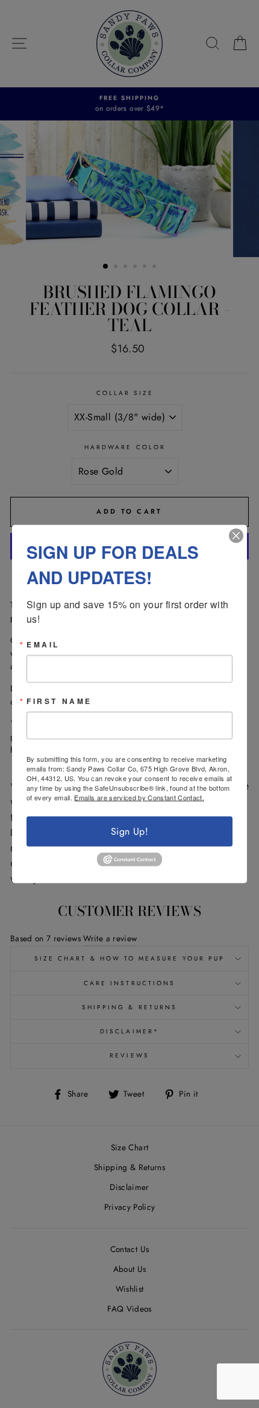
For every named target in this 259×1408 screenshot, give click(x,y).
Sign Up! (129, 831)
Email (43, 644)
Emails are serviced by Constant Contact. (139, 797)
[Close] (236, 536)
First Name (59, 701)
